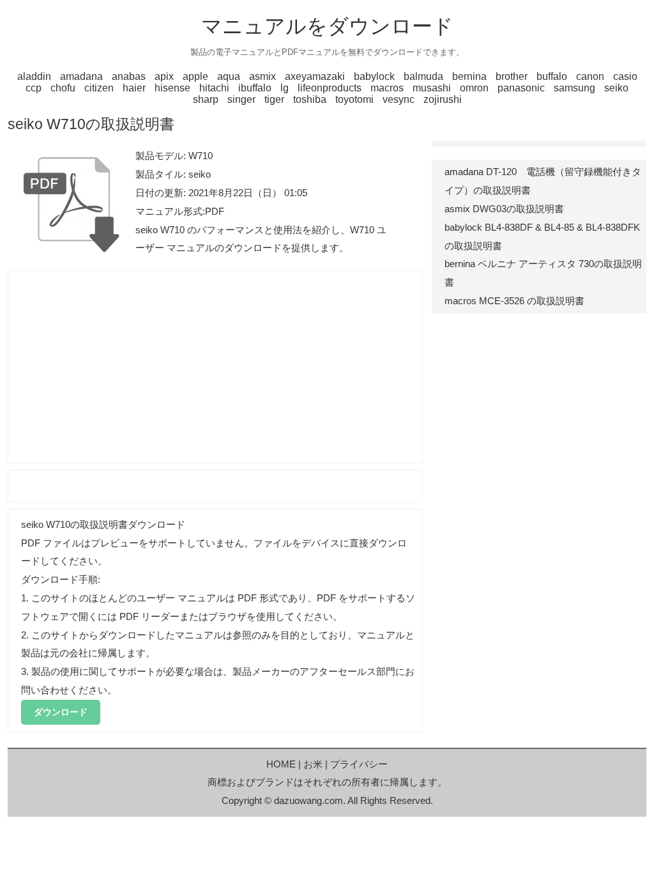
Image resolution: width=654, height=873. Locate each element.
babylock (374, 76)
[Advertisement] (215, 366)
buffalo (551, 76)
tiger (274, 99)
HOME (281, 764)
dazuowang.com (308, 800)
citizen (99, 87)
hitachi (214, 87)
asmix (262, 76)
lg (284, 87)
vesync (398, 99)
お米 (313, 764)
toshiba (309, 99)
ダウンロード (60, 712)
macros (387, 87)
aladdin (34, 76)
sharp (205, 99)
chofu (62, 87)
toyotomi (354, 99)
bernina (469, 76)
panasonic (521, 87)
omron (474, 87)
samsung (574, 87)
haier (134, 87)
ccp (34, 87)
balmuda (423, 76)
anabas (129, 76)
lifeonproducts (329, 87)
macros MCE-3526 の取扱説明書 (514, 300)
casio (625, 76)
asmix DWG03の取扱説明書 (504, 208)
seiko (616, 87)
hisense (172, 87)
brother (512, 76)
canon (590, 76)
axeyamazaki (315, 76)
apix (164, 76)
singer (241, 99)
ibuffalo (254, 87)
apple (195, 76)
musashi (432, 87)
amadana (81, 76)
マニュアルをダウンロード (327, 26)
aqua (228, 76)
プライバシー (359, 764)
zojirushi (442, 99)
